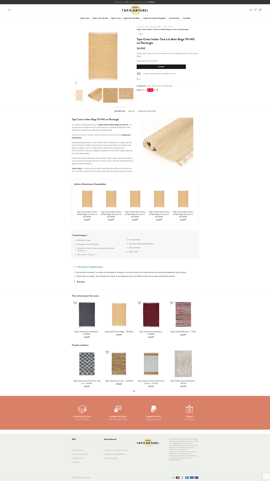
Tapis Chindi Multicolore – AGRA (183, 332)
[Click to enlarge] (76, 82)
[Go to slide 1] (134, 391)
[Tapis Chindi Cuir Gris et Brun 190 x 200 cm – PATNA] (151, 364)
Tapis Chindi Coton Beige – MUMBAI (119, 332)
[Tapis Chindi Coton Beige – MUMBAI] (119, 315)
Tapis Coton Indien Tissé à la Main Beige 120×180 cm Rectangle (87, 214)
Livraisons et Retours (80, 454)
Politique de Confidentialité (114, 454)
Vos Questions (77, 450)
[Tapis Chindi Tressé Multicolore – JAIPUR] (183, 364)
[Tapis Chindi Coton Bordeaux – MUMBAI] (151, 315)
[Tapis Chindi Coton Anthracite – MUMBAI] (87, 315)
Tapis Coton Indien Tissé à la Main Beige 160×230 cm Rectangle (111, 214)
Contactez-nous (78, 458)
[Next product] (143, 34)
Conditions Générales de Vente (116, 450)
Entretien (81, 281)
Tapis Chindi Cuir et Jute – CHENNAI (119, 381)
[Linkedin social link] (154, 90)
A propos (75, 462)
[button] (74, 95)
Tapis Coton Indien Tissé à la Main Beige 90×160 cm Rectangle (183, 214)
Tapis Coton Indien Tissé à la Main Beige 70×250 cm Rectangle (159, 214)
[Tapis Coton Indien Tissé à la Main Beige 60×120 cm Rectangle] (135, 199)
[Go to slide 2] (136, 391)
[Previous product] (138, 34)
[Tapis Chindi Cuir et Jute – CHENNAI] (119, 364)
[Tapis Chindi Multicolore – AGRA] (183, 315)
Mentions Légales (111, 458)
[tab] (119, 110)
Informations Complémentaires (90, 266)
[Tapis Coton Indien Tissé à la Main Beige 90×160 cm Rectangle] (183, 199)
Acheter (161, 67)
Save (151, 90)
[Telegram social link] (157, 90)
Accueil (139, 27)
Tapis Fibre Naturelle (152, 27)
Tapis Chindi (167, 27)
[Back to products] (140, 34)
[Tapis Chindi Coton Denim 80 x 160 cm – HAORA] (87, 364)
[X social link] (145, 90)
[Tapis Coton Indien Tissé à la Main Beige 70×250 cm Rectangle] (159, 199)
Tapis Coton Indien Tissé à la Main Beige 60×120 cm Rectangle (135, 214)
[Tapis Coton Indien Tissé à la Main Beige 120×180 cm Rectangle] (87, 199)
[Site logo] (135, 10)
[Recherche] (9, 10)
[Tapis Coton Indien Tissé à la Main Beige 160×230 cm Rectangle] (111, 199)
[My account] (251, 10)
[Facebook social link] (143, 90)
